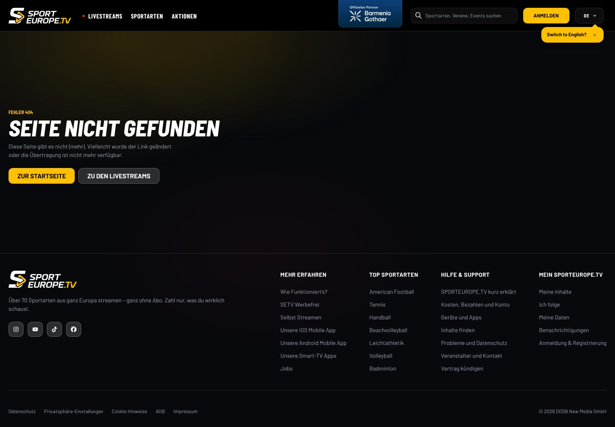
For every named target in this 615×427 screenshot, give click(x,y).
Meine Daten (554, 317)
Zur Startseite (41, 176)
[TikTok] (54, 329)
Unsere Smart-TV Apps (308, 355)
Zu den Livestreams (118, 176)
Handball (380, 317)
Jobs (286, 368)
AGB (160, 411)
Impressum (185, 411)
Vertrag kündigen (462, 368)
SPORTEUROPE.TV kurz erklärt (478, 291)
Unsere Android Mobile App (313, 343)
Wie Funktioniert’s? (303, 291)
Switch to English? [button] (567, 34)
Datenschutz (22, 411)
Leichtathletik (386, 343)
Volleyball (381, 355)
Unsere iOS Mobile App (308, 330)
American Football (391, 291)
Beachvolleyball (388, 330)
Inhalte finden (458, 330)
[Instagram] (16, 329)
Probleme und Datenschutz (474, 343)
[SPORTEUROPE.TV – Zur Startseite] (40, 15)
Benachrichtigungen (564, 330)
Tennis (377, 304)
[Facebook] (73, 329)
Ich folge (549, 304)
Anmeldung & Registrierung (572, 343)
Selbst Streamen (300, 317)
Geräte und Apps (461, 317)
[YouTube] (35, 329)
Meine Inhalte (555, 291)
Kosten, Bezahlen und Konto (475, 304)
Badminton (382, 368)
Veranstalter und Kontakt (471, 355)
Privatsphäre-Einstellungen (73, 411)
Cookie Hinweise (129, 411)
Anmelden (546, 15)
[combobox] (469, 15)
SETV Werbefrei (299, 304)
